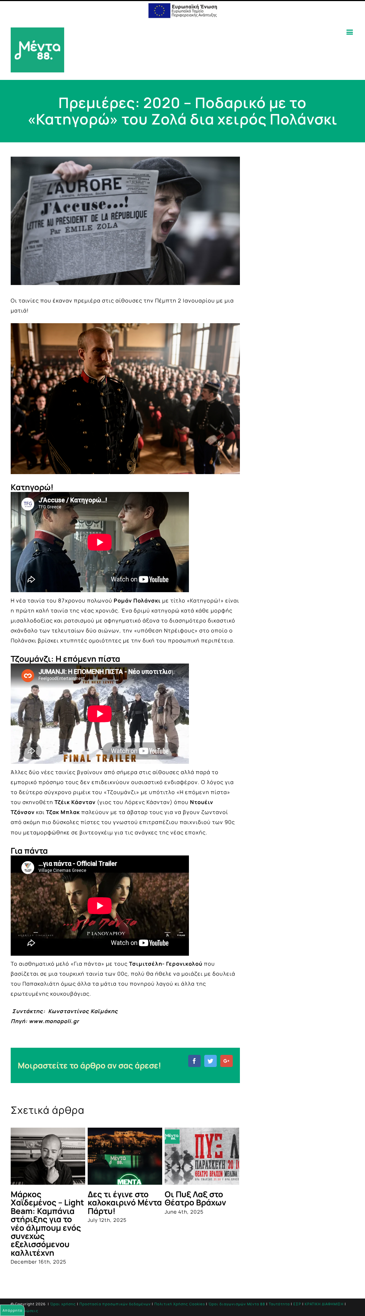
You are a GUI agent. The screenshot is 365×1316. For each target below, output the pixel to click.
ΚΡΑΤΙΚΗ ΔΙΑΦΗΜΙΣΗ (324, 1303)
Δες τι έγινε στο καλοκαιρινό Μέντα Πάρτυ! (125, 1202)
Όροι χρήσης (63, 1303)
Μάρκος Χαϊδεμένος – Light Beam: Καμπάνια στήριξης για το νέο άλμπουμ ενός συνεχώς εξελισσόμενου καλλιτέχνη (47, 1223)
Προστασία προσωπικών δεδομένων (115, 1303)
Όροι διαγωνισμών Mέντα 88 (237, 1303)
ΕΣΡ (297, 1303)
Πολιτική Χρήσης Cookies (179, 1303)
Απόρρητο (12, 1310)
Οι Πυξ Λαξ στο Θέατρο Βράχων (195, 1198)
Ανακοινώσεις (24, 1310)
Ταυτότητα (279, 1303)
